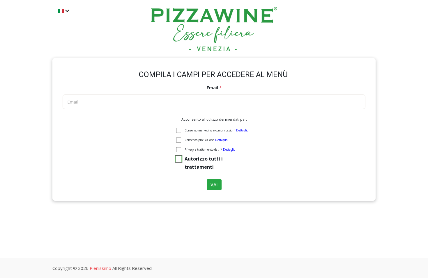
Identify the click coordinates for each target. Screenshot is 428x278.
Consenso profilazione (206, 140)
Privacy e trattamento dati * (210, 149)
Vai (214, 184)
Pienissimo (100, 268)
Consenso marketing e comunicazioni (216, 130)
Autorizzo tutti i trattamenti (204, 163)
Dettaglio (242, 130)
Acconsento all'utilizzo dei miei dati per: (214, 119)
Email (214, 87)
